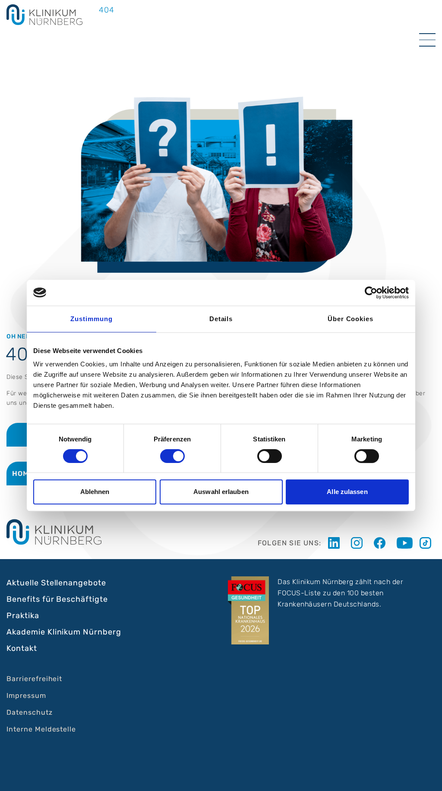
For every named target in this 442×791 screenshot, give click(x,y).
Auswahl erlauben (221, 491)
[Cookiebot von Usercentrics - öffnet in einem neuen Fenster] (371, 292)
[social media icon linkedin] (336, 543)
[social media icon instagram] (359, 543)
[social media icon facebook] (382, 543)
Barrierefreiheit (34, 679)
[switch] (172, 456)
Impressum (26, 695)
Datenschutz (29, 712)
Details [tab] (221, 318)
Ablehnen (95, 491)
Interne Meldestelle (41, 729)
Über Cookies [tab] (351, 318)
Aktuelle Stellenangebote (56, 583)
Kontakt (21, 648)
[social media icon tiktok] (428, 543)
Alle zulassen (347, 491)
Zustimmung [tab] (91, 318)
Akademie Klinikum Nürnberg (63, 632)
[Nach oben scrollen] (427, 776)
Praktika (22, 615)
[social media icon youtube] (405, 543)
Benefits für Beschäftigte (57, 599)
